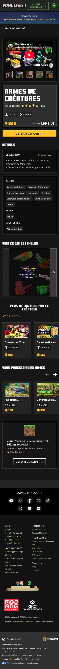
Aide (33, 544)
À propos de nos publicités (12, 659)
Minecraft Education (12, 543)
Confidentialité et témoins (12, 645)
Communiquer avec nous (42, 558)
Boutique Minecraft (39, 533)
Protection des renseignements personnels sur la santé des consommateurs (25, 650)
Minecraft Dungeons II (13, 533)
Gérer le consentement (44, 621)
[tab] (9, 74)
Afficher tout (10, 316)
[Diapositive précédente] (47, 316)
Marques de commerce (32, 655)
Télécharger (36, 555)
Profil (34, 567)
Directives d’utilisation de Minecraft (18, 621)
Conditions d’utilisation (11, 655)
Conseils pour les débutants (43, 541)
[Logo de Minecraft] (14, 6)
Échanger (35, 570)
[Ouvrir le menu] (54, 6)
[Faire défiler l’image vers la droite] (53, 272)
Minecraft (8, 529)
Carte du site (37, 551)
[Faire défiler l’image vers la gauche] (5, 272)
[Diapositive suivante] (55, 316)
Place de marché (15, 28)
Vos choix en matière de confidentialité (22, 663)
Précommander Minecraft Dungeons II (28, 19)
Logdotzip (14, 105)
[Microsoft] (50, 639)
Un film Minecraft (11, 572)
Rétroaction (36, 548)
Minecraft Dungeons (12, 536)
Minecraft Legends (11, 540)
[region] (29, 273)
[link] (11, 500)
